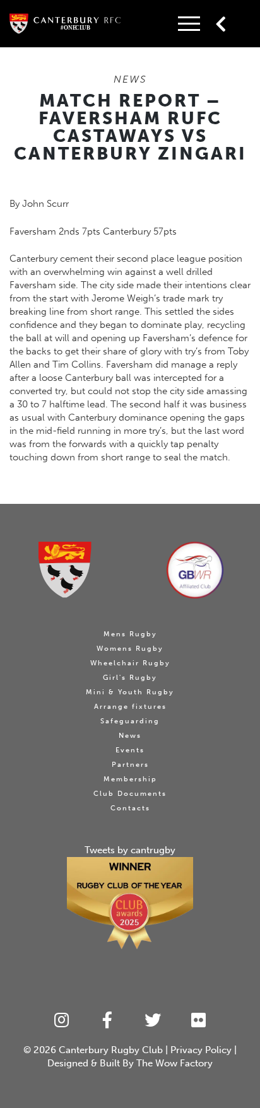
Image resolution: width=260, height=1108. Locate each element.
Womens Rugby (130, 648)
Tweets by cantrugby (130, 850)
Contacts (130, 808)
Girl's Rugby (130, 678)
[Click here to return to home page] (65, 570)
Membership (130, 779)
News (130, 736)
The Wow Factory (174, 1063)
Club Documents (130, 794)
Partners (130, 765)
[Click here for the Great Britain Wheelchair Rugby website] (195, 570)
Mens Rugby (130, 634)
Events (130, 750)
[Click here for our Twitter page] (153, 1021)
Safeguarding (130, 721)
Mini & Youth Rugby (130, 692)
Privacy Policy (201, 1050)
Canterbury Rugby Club (111, 1050)
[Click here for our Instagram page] (61, 1021)
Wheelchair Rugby (130, 663)
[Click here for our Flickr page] (199, 1021)
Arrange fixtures (130, 707)
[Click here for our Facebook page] (108, 1021)
